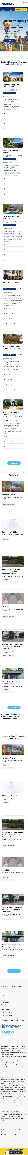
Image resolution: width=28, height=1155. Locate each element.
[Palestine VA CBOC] (13, 524)
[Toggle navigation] (25, 3)
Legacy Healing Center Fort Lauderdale (12, 86)
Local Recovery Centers (7, 1015)
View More (14, 463)
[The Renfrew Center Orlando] (13, 404)
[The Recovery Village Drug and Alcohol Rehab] (13, 339)
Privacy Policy (15, 1135)
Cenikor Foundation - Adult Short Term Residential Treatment (12, 646)
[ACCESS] (13, 598)
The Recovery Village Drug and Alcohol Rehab (12, 347)
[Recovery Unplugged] (13, 275)
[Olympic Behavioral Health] (13, 143)
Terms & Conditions (6, 1135)
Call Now (10, 40)
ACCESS (5, 607)
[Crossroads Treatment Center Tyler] (13, 673)
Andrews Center (8, 495)
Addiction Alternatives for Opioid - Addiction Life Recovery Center (12, 571)
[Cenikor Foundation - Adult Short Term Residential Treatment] (13, 636)
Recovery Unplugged (11, 282)
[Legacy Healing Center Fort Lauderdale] (13, 77)
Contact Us (4, 1005)
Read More (9, 109)
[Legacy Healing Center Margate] (13, 209)
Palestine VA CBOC (9, 532)
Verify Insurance (5, 1002)
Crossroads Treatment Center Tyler (11, 682)
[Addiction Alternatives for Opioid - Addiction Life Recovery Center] (13, 561)
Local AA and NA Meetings (7, 1012)
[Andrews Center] (13, 486)
